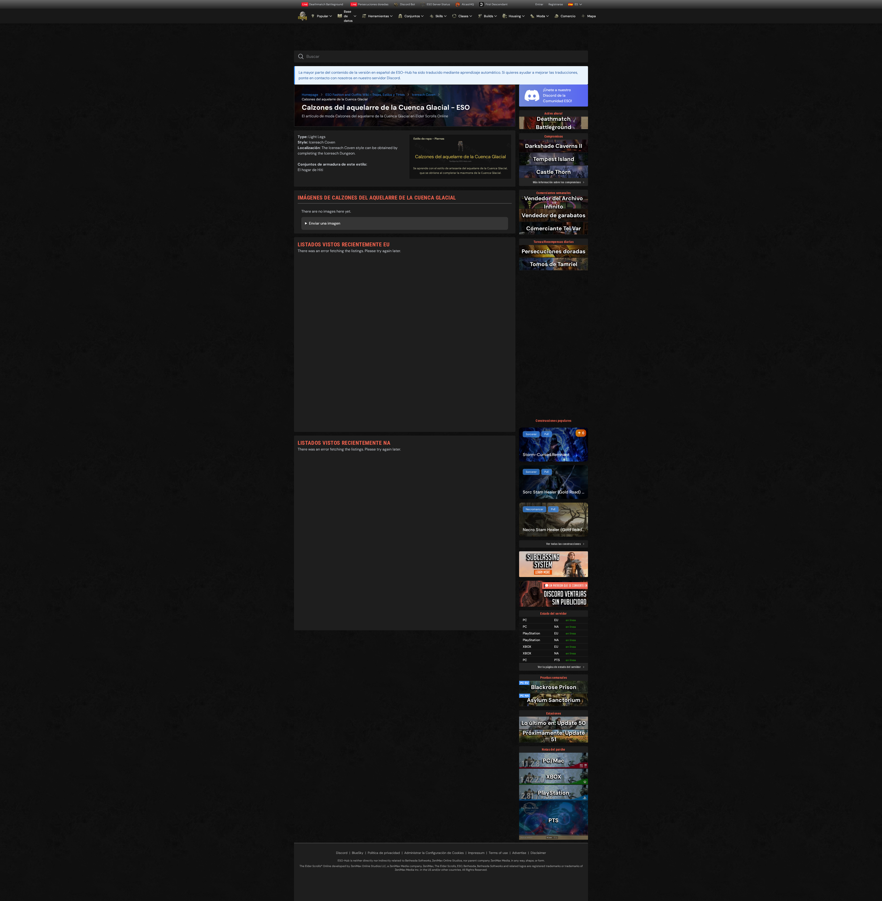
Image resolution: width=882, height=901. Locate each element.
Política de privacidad (384, 853)
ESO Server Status (438, 4)
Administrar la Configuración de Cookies (434, 853)
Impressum (476, 853)
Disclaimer (538, 853)
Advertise (519, 853)
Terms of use (498, 853)
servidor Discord (386, 78)
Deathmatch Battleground (322, 4)
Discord (342, 853)
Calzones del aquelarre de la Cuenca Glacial (460, 157)
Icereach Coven (423, 95)
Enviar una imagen (324, 223)
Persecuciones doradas (369, 4)
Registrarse (555, 4)
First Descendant (497, 4)
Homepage (310, 95)
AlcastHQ (468, 4)
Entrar (539, 4)
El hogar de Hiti (310, 169)
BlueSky (357, 853)
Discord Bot (407, 4)
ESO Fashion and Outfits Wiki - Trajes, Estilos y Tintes (365, 95)
